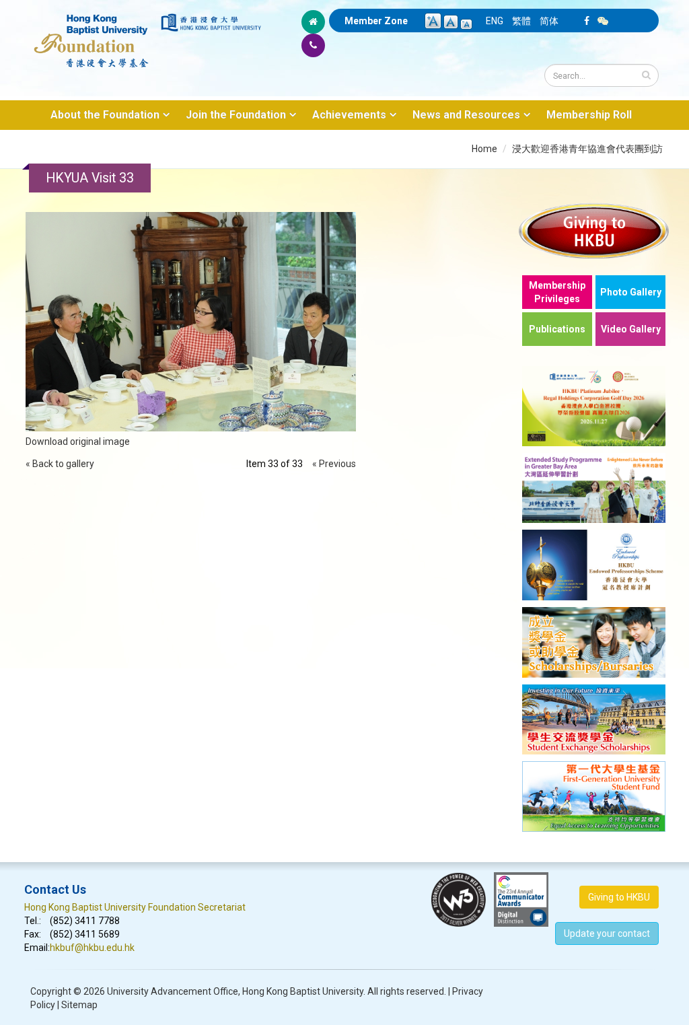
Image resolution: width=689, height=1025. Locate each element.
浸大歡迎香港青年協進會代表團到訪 (587, 148)
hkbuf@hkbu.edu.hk (92, 947)
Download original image (78, 441)
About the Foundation (104, 114)
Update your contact (607, 933)
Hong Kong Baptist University (302, 991)
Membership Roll (589, 114)
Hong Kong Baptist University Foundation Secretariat (135, 907)
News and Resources (466, 114)
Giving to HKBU (619, 897)
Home (484, 148)
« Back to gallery (60, 463)
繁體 (521, 20)
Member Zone (376, 20)
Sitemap (79, 1004)
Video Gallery (631, 329)
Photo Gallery (630, 292)
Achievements (349, 114)
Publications (557, 329)
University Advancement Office (172, 991)
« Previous (334, 463)
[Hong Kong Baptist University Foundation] (91, 33)
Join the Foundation (236, 114)
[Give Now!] (594, 230)
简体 (549, 20)
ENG (494, 20)
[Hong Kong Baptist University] (211, 22)
